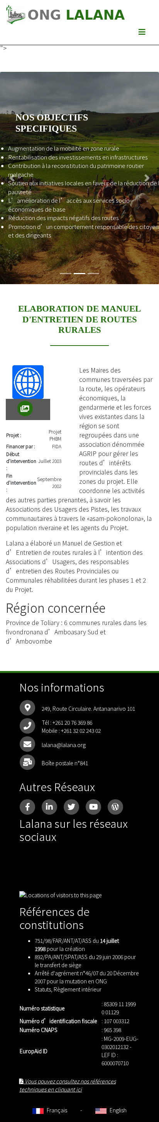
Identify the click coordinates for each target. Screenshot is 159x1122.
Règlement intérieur (77, 989)
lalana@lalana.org (64, 745)
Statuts (43, 989)
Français (56, 1110)
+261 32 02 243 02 (81, 730)
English (117, 1110)
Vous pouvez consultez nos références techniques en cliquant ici (67, 1085)
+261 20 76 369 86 (72, 722)
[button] (12, 178)
